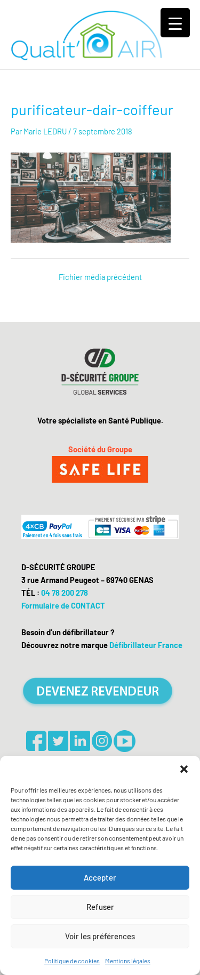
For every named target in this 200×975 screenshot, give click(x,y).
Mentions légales (127, 960)
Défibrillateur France (145, 645)
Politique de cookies (72, 960)
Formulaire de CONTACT (63, 605)
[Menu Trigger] (175, 22)
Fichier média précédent (100, 277)
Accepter (100, 877)
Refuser (100, 907)
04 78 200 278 (64, 592)
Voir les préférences (100, 936)
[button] (184, 769)
